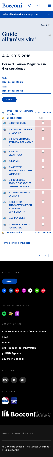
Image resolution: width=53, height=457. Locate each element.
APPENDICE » (18, 218)
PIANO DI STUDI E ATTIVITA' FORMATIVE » (21, 142)
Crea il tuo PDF (43, 112)
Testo (4, 87)
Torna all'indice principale (16, 242)
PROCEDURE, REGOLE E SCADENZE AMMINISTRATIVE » (20, 183)
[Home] (12, 5)
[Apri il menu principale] (49, 6)
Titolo (4, 78)
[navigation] (26, 14)
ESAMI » (15, 161)
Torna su (42, 255)
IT (43, 5)
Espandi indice (15, 117)
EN (37, 5)
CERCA (9, 99)
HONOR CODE (18, 123)
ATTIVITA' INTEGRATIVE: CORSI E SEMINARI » (20, 170)
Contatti (43, 25)
